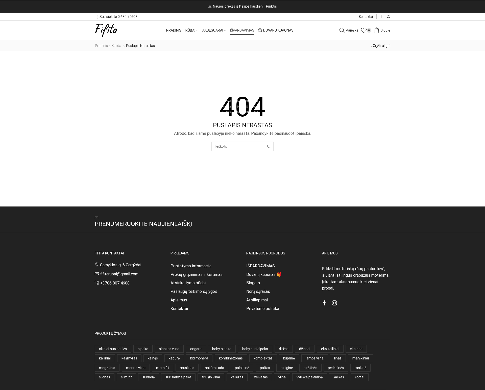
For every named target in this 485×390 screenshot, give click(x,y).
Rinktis (271, 6)
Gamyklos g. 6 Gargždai (120, 265)
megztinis (107, 368)
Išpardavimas (242, 30)
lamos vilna (315, 358)
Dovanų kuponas (278, 30)
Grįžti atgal (381, 46)
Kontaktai (366, 17)
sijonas (104, 377)
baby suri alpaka (255, 349)
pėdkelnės (336, 368)
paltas (265, 368)
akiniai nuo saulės (113, 349)
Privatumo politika (262, 308)
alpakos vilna (169, 349)
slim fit (126, 377)
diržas (283, 349)
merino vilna (136, 368)
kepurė (174, 358)
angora (196, 349)
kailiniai (105, 358)
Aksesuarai (212, 30)
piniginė (287, 368)
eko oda (356, 349)
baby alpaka (221, 349)
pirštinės (310, 368)
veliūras (237, 377)
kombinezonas (231, 358)
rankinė (360, 368)
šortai (359, 377)
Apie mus (179, 300)
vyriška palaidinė (310, 377)
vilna (282, 377)
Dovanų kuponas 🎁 (264, 274)
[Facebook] (382, 16)
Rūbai (190, 30)
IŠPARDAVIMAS (260, 266)
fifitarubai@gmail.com (119, 274)
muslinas (187, 368)
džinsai (304, 349)
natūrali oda (214, 368)
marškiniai (360, 358)
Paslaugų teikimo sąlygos (194, 291)
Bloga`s (253, 282)
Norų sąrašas (258, 291)
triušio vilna (211, 377)
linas (338, 358)
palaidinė (242, 368)
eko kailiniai (330, 349)
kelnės (153, 358)
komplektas (263, 358)
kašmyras (129, 358)
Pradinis (173, 30)
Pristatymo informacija (191, 266)
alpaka (143, 349)
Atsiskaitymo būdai (188, 282)
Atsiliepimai (257, 300)
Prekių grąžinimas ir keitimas (197, 274)
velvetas (261, 377)
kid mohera (199, 358)
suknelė (148, 377)
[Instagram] (388, 16)
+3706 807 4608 (115, 283)
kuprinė (289, 358)
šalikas (338, 377)
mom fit (162, 368)
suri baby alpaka (178, 377)
